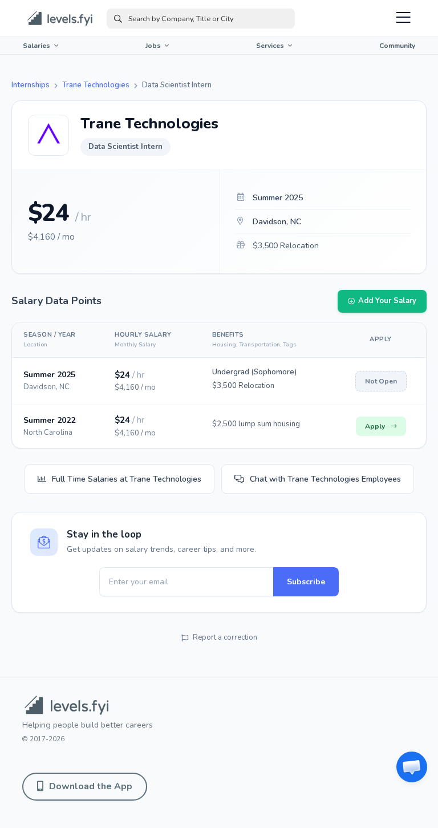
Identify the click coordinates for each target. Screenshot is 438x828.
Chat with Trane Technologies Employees (325, 479)
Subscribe (306, 581)
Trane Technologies (95, 85)
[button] (411, 767)
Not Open (381, 381)
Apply (375, 426)
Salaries (36, 45)
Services (270, 45)
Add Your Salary (387, 301)
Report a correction (225, 637)
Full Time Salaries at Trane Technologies (126, 479)
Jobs (153, 45)
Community (397, 45)
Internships (30, 85)
